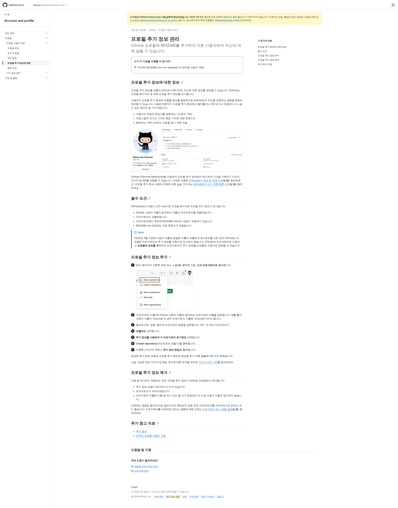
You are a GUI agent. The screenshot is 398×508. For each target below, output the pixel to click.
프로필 (152, 29)
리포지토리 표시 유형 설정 (217, 409)
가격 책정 (194, 496)
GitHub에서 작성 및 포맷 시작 (206, 180)
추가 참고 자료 (143, 423)
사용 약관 (158, 496)
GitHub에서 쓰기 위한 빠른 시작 (211, 184)
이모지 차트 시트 (208, 362)
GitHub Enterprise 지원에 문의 (230, 20)
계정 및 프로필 (138, 29)
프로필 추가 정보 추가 (149, 257)
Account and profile (19, 21)
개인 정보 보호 (173, 496)
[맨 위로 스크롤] (391, 501)
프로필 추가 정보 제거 (149, 372)
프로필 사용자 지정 (167, 29)
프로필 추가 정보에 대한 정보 (155, 82)
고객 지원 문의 (141, 471)
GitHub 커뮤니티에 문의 (146, 466)
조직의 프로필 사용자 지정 (151, 435)
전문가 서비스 (208, 496)
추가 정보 (141, 431)
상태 (184, 496)
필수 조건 (139, 198)
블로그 (220, 496)
